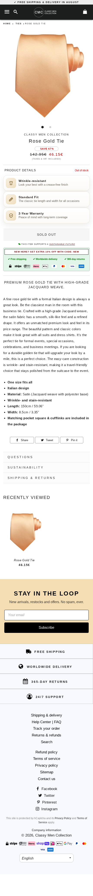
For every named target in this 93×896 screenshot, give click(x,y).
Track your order (46, 728)
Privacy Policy (63, 818)
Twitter (49, 796)
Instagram (49, 809)
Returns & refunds (46, 735)
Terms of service (46, 759)
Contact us (46, 779)
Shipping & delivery (46, 715)
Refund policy (46, 752)
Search (46, 742)
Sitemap (46, 772)
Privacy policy (46, 765)
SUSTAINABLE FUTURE (62, 244)
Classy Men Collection (53, 835)
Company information (46, 830)
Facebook (48, 789)
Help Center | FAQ (46, 722)
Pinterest (49, 802)
